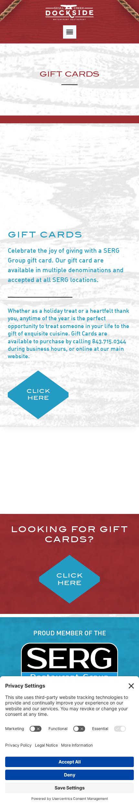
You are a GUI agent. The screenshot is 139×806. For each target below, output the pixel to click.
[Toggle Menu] (69, 32)
